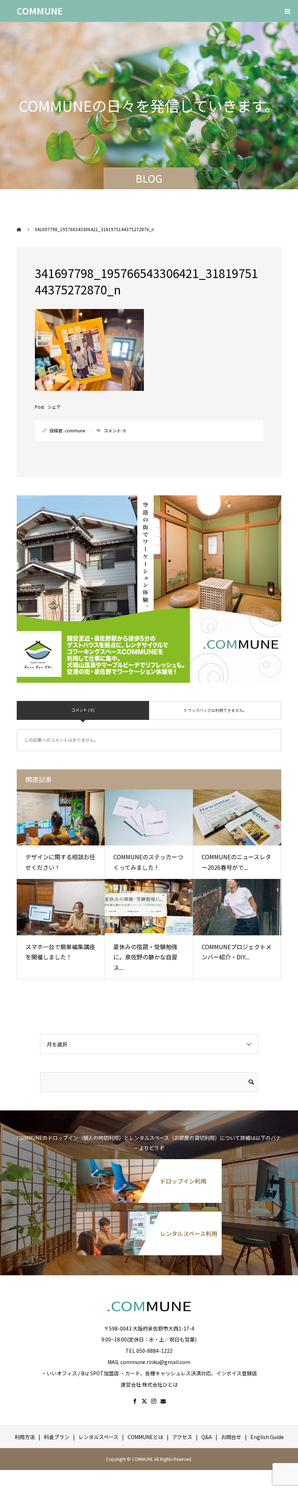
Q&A (206, 1437)
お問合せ (231, 1437)
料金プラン (56, 1437)
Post (39, 407)
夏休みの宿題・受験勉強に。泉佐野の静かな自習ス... (145, 957)
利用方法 (25, 1437)
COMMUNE (40, 10)
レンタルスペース (98, 1437)
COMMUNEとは (145, 1437)
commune (75, 430)
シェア (54, 407)
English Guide (267, 1437)
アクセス (182, 1437)
